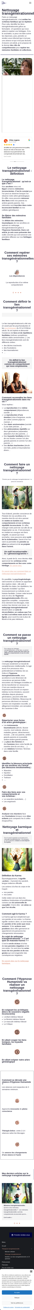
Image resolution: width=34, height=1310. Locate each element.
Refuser (17, 1297)
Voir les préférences (17, 1303)
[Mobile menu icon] (30, 3)
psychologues (10, 328)
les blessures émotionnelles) (16, 767)
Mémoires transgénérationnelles (14, 1205)
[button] (31, 1271)
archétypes (22, 1010)
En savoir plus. (16, 566)
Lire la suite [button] (7, 156)
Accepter (17, 1292)
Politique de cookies (8, 1307)
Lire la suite (7, 1217)
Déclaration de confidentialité (22, 1307)
